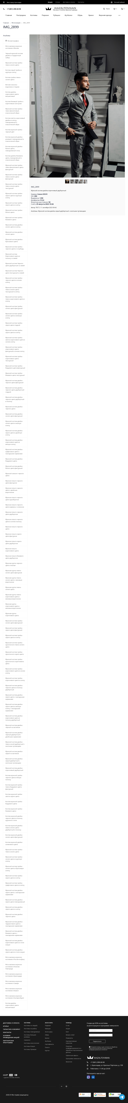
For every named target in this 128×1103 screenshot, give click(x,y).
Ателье (6, 1026)
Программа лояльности (73, 1058)
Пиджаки (48, 1025)
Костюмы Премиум (30, 1049)
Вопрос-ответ (70, 1035)
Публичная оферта (72, 1055)
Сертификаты (49, 1044)
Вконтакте (62, 1086)
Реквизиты (69, 1038)
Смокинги (27, 1040)
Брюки (47, 1038)
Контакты (7, 1032)
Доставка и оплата (11, 1023)
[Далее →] (77, 105)
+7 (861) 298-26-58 (14, 9)
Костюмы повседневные (32, 1032)
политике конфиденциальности (100, 1049)
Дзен (66, 1086)
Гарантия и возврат (11, 1029)
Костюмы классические (31, 1043)
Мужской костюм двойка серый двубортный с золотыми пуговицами (62, 211)
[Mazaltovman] (64, 9)
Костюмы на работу (30, 1028)
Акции (68, 1028)
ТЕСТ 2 (38, 207)
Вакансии (69, 1062)
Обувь (47, 1035)
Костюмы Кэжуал (29, 1046)
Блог (67, 1032)
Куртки (47, 1050)
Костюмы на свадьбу (30, 1025)
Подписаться (97, 1041)
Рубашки (48, 1028)
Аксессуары (48, 1032)
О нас (68, 1025)
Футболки (48, 1041)
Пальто (47, 1047)
